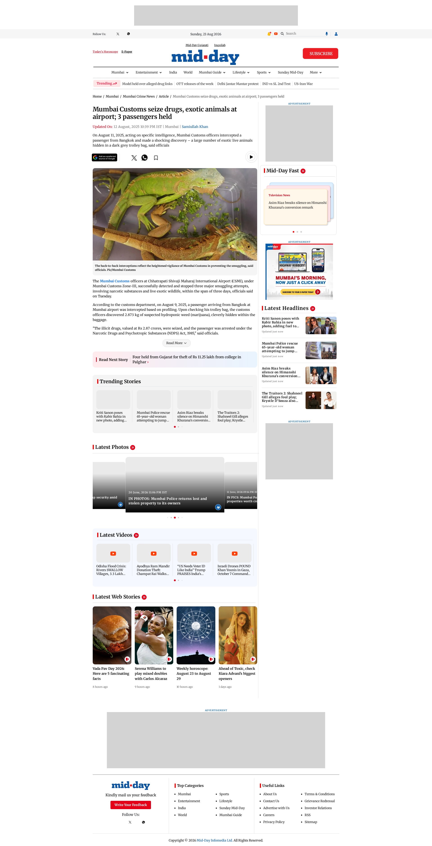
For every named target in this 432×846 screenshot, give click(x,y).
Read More (174, 343)
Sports (262, 72)
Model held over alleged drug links (147, 84)
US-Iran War (303, 84)
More (314, 72)
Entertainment (147, 72)
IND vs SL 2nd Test (276, 84)
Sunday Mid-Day (290, 72)
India (173, 72)
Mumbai (117, 72)
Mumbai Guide (210, 72)
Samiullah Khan (195, 127)
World (188, 72)
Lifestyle (239, 72)
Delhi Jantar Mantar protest (238, 84)
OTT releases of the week (195, 84)
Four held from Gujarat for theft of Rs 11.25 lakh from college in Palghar (187, 359)
